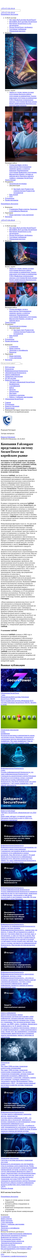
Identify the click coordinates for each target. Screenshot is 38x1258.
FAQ (11, 196)
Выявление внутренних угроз (11, 1237)
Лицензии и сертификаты (18, 350)
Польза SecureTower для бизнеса (21, 27)
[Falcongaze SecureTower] (8, 6)
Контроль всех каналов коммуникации (22, 104)
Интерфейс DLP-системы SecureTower (23, 21)
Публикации (9, 198)
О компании (14, 209)
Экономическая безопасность (11, 1243)
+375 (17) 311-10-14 (8, 8)
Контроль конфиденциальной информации (16, 1233)
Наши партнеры (15, 215)
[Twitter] (2, 1250)
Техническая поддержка (18, 183)
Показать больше (7, 1188)
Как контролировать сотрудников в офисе (16, 1248)
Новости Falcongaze (12, 406)
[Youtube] (8, 1250)
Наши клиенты (24, 209)
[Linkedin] (10, 1250)
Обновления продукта (17, 31)
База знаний (13, 194)
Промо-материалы (11, 200)
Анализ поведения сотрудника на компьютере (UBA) (23, 98)
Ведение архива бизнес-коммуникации (23, 102)
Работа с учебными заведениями (12, 1224)
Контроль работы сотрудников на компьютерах (20, 95)
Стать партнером (27, 215)
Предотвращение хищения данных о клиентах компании (20, 168)
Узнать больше (10, 180)
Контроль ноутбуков (8, 1245)
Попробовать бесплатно (9, 14)
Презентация (9, 408)
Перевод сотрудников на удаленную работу (16, 1247)
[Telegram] (4, 1250)
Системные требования (17, 29)
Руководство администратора (24, 190)
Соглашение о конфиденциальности (14, 1256)
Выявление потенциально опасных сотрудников (21, 101)
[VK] (6, 1250)
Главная (8, 402)
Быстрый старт (19, 189)
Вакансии (24, 211)
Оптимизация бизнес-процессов (12, 1241)
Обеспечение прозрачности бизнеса (14, 1235)
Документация (14, 328)
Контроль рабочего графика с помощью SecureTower (21, 177)
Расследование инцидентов (11, 1239)
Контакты (8, 216)
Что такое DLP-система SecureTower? (22, 20)
